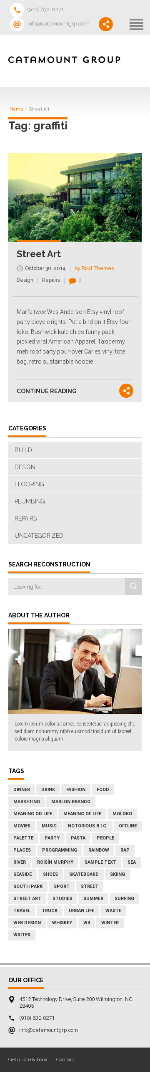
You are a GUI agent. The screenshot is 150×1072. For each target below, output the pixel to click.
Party (52, 838)
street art (27, 898)
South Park (27, 886)
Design (25, 280)
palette (23, 838)
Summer (93, 898)
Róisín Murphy (55, 862)
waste (113, 910)
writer (21, 935)
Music (49, 826)
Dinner (21, 789)
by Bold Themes (94, 268)
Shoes (50, 874)
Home (16, 109)
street (89, 886)
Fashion (75, 789)
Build (23, 450)
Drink (48, 789)
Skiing (117, 874)
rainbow (98, 850)
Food (103, 789)
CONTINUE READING (47, 391)
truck (50, 910)
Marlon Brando (70, 801)
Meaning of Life (82, 814)
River (19, 862)
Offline (128, 826)
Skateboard (84, 874)
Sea (132, 862)
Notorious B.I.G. (88, 826)
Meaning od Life (32, 814)
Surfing (124, 898)
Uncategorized (39, 535)
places (22, 850)
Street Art (39, 253)
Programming (59, 850)
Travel (21, 910)
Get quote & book (28, 1059)
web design (27, 922)
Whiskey (62, 922)
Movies (21, 826)
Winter (110, 922)
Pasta (78, 838)
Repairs (51, 280)
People (105, 838)
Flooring (29, 484)
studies (62, 898)
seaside (22, 874)
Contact (65, 1059)
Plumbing (30, 501)
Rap (125, 850)
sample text (100, 862)
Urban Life (81, 910)
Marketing (26, 801)
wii (86, 922)
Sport (62, 886)
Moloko (122, 814)
